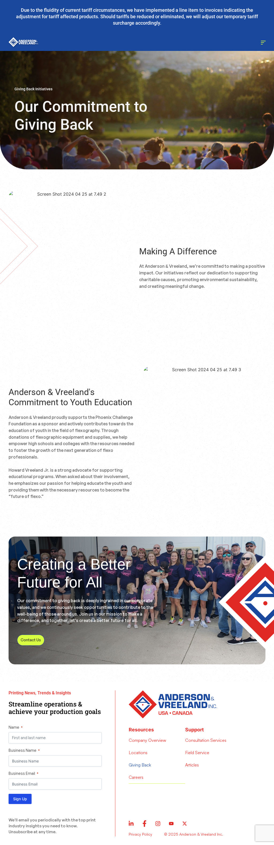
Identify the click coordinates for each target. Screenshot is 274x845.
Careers (136, 777)
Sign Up (20, 798)
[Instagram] (157, 823)
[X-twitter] (184, 823)
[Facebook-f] (144, 823)
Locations (138, 752)
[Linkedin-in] (131, 823)
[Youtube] (171, 823)
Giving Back (140, 765)
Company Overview (147, 740)
